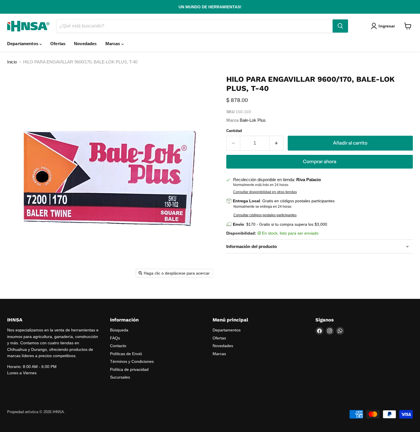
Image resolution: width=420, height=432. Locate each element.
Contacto (118, 345)
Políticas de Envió (126, 353)
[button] (384, 26)
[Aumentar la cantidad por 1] (276, 143)
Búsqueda (119, 330)
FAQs (115, 338)
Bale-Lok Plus (253, 120)
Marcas (113, 43)
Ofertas (57, 43)
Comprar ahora (319, 161)
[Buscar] (340, 26)
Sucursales (120, 377)
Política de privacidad (129, 369)
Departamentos (23, 43)
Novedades (85, 43)
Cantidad (234, 131)
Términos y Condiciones (132, 361)
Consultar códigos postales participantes (265, 215)
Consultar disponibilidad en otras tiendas (265, 192)
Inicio (12, 61)
